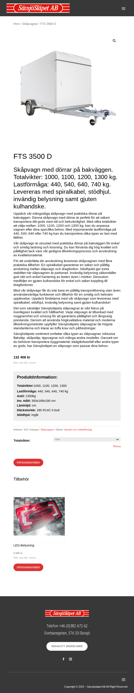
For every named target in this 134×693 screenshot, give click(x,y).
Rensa (117, 446)
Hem (16, 24)
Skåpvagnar (30, 24)
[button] (114, 41)
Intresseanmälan (28, 462)
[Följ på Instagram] (70, 659)
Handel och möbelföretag (78, 429)
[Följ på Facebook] (63, 659)
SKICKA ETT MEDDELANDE (67, 646)
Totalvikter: (22, 440)
